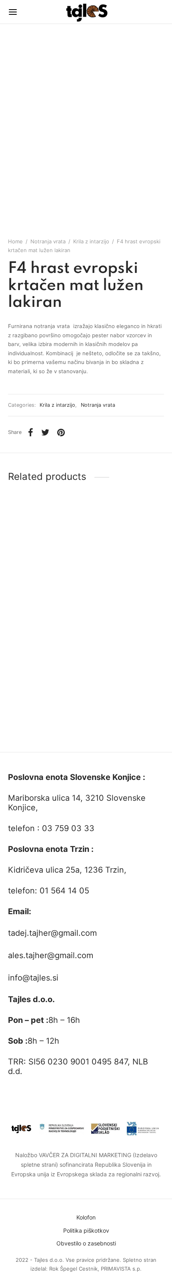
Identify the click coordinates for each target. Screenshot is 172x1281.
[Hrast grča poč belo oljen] (126, 565)
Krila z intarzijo (91, 241)
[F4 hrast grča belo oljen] (45, 565)
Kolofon (86, 1217)
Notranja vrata (48, 241)
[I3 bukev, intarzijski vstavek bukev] (126, 678)
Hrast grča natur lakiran (39, 731)
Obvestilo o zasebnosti (86, 1243)
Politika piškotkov (86, 1230)
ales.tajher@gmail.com (50, 955)
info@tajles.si (33, 978)
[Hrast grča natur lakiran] (45, 678)
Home (15, 241)
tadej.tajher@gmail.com (52, 933)
